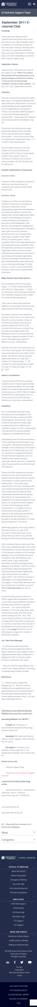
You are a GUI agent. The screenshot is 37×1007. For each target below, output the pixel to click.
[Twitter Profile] (21, 962)
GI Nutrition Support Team (16, 12)
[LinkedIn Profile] (7, 962)
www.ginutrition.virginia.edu (20, 713)
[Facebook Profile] (14, 962)
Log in (19, 975)
